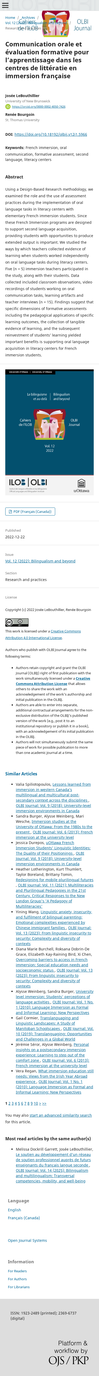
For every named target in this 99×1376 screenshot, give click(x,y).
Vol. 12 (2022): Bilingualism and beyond (36, 22)
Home (10, 17)
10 (36, 1103)
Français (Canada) (24, 1217)
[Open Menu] (5, 5)
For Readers (17, 1271)
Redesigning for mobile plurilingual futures (54, 879)
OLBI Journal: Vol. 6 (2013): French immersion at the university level (54, 834)
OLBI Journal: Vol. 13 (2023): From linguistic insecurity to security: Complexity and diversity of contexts (53, 935)
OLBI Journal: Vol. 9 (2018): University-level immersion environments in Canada (53, 808)
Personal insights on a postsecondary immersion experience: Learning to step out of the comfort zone (52, 1052)
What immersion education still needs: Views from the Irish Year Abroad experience (55, 1076)
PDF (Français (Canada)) (32, 511)
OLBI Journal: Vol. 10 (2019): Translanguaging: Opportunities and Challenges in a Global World (55, 1034)
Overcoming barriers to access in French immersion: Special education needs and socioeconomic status (52, 965)
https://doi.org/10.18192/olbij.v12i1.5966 (51, 134)
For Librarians (19, 1287)
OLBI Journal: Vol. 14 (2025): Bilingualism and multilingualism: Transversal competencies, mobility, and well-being (52, 1175)
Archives (28, 17)
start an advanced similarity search (61, 1115)
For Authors (17, 1279)
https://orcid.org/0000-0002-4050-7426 (38, 106)
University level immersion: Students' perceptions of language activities (54, 996)
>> (44, 1103)
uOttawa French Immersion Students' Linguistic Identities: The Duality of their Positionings (53, 848)
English (14, 1209)
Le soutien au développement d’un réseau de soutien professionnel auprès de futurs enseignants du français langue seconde (53, 1160)
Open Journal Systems (27, 1240)
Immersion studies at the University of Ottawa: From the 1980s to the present (54, 827)
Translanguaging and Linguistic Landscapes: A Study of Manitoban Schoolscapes (47, 1023)
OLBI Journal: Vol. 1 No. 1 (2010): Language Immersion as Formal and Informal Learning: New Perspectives (54, 1007)
